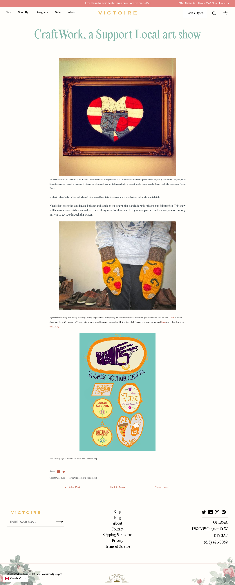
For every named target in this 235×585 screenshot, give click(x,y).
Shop (117, 512)
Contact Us (190, 3)
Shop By (23, 12)
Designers (42, 12)
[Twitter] (204, 512)
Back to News (117, 487)
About (71, 12)
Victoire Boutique (23, 574)
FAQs (180, 3)
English (222, 3)
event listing (54, 327)
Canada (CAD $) (206, 3)
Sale (58, 12)
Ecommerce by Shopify (51, 574)
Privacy (117, 541)
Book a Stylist (195, 13)
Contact (117, 529)
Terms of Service (117, 546)
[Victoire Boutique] (117, 13)
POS (34, 574)
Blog (117, 518)
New (8, 12)
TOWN (171, 318)
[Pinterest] (224, 512)
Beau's (163, 322)
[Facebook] (210, 512)
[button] (15, 578)
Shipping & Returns (117, 535)
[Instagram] (217, 512)
